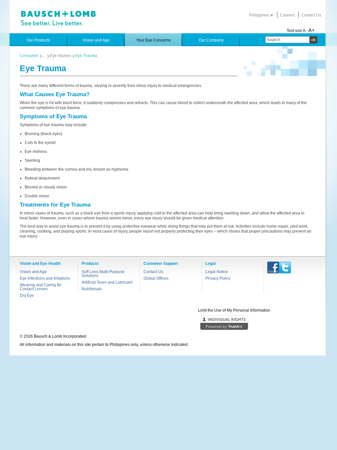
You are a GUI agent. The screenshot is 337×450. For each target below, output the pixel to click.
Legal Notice (216, 271)
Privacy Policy (217, 278)
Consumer (29, 55)
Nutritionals (92, 289)
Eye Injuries (60, 55)
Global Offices (155, 278)
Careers (287, 15)
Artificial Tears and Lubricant (107, 282)
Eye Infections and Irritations (45, 278)
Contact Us (311, 15)
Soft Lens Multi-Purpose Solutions (103, 273)
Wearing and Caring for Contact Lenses (41, 287)
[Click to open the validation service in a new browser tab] (168, 323)
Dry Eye (27, 295)
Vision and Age (33, 271)
